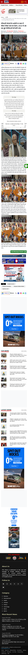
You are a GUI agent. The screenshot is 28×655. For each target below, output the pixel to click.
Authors (24, 650)
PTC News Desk (10, 31)
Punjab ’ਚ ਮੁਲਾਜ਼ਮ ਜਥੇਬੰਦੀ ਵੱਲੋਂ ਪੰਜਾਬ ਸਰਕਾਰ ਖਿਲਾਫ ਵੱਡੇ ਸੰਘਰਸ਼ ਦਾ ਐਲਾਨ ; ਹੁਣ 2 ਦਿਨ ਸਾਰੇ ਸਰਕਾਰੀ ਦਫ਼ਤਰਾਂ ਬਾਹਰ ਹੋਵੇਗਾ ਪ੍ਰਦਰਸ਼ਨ (18, 432)
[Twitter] (16, 64)
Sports (5, 611)
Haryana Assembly (6, 286)
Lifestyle (6, 602)
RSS (8, 653)
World (5, 609)
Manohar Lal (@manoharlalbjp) (12, 124)
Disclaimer (9, 651)
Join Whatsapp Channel (17, 251)
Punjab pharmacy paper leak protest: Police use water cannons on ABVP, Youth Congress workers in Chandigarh (18, 367)
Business (6, 596)
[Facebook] (18, 64)
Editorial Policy (13, 650)
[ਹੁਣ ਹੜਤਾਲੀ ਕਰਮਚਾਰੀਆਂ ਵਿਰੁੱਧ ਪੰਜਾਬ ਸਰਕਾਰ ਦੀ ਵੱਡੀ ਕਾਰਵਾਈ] (3, 426)
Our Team (14, 651)
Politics (11, 5)
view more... (24, 351)
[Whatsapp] (23, 64)
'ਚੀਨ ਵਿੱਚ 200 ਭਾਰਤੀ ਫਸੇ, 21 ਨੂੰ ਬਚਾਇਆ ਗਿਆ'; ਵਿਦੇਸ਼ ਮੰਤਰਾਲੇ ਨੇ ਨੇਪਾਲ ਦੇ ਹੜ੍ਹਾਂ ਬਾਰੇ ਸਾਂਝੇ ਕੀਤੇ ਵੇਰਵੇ (18, 438)
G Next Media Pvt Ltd (5, 648)
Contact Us (3, 651)
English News (4, 5)
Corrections (19, 650)
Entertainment (7, 598)
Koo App (14, 97)
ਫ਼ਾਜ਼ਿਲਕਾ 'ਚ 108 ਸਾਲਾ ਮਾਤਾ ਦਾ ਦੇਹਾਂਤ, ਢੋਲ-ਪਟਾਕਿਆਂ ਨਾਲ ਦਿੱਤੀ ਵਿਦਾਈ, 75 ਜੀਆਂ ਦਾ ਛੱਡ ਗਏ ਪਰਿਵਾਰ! (18, 420)
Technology (6, 606)
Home (2, 17)
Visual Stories (19, 5)
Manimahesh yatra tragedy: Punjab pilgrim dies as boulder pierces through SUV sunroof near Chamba (18, 379)
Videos (25, 5)
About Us (7, 650)
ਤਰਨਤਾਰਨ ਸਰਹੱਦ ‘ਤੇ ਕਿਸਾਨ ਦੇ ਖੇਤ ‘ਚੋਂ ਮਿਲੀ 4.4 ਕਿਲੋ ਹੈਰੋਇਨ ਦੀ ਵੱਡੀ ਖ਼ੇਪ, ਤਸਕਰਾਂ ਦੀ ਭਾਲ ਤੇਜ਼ (18, 414)
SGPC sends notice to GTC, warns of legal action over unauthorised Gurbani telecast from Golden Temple (18, 361)
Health (5, 600)
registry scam (5, 288)
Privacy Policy (20, 651)
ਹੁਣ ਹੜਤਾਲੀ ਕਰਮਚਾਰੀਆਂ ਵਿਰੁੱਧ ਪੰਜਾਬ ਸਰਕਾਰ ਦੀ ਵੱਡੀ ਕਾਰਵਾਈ (17, 426)
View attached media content (14, 121)
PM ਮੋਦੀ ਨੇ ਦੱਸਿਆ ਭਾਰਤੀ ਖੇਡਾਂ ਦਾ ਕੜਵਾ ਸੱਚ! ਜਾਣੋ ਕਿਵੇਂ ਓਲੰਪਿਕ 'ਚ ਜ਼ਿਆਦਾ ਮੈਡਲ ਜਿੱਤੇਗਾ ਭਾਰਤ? (18, 444)
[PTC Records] (14, 558)
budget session (11, 283)
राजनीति (6, 17)
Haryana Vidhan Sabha (19, 286)
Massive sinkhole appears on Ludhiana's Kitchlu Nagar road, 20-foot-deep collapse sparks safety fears (18, 355)
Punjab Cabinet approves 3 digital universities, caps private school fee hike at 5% (17, 373)
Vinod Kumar (21, 31)
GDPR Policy (3, 653)
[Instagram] (21, 64)
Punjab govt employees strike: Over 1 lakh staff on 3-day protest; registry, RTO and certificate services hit (18, 385)
